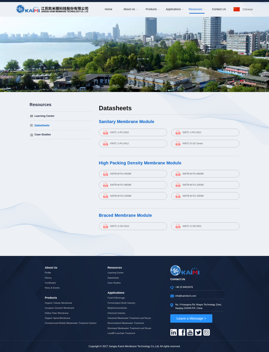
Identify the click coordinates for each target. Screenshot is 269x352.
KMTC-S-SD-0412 (119, 226)
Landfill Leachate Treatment (121, 333)
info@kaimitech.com (185, 295)
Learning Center (44, 115)
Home (108, 9)
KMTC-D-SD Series (193, 143)
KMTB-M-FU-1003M (120, 195)
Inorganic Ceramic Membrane (59, 308)
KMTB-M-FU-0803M (120, 184)
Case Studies (43, 134)
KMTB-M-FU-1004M (193, 195)
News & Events (52, 287)
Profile (48, 272)
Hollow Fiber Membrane (56, 313)
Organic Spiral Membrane (57, 318)
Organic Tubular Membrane (58, 303)
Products (151, 9)
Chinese (248, 9)
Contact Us (219, 9)
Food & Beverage (116, 297)
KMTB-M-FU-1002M (193, 184)
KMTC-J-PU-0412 (119, 143)
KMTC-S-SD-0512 (192, 226)
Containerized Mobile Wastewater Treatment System (71, 323)
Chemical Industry (116, 313)
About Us (129, 9)
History (48, 278)
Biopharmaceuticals (117, 308)
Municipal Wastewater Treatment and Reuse (129, 328)
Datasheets (42, 125)
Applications (173, 9)
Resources (195, 9)
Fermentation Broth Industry (121, 303)
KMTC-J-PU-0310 (119, 132)
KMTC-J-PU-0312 (192, 132)
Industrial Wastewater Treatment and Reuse (129, 318)
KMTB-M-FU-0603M (193, 173)
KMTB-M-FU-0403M (120, 173)
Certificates (50, 283)
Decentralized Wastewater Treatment (126, 323)
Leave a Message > (191, 318)
